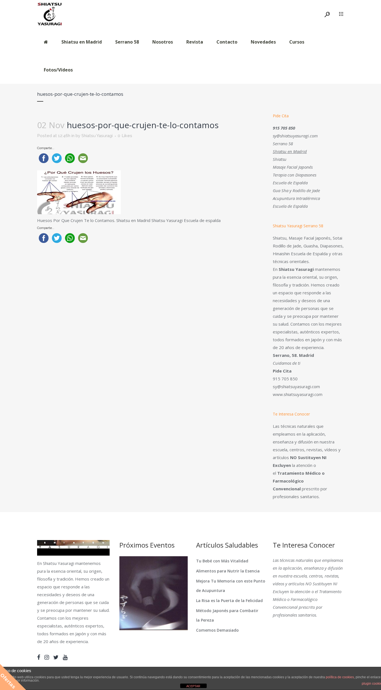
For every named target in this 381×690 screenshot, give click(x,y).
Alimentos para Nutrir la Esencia (228, 571)
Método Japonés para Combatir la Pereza (227, 615)
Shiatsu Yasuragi (97, 135)
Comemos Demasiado (217, 630)
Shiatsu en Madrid (290, 151)
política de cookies (340, 677)
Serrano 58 (283, 143)
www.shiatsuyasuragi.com (297, 394)
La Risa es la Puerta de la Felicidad (229, 600)
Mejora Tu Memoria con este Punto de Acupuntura (230, 585)
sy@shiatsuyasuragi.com (295, 136)
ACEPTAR (193, 686)
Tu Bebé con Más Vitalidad (222, 561)
